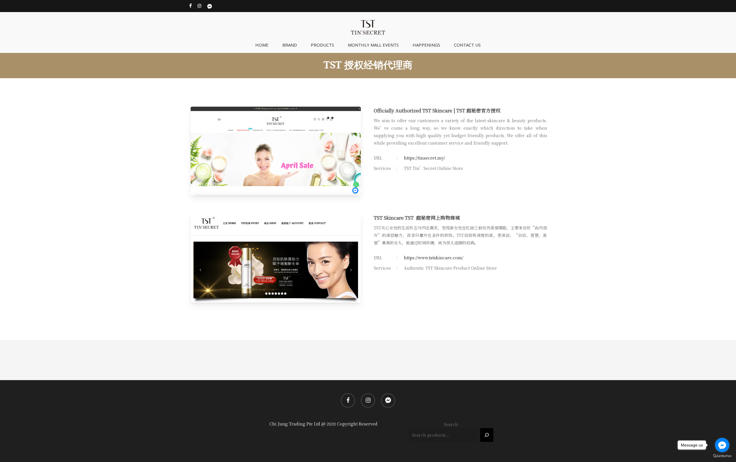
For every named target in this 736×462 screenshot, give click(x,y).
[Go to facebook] (722, 445)
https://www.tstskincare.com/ (433, 257)
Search (451, 424)
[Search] (486, 435)
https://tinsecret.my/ (424, 158)
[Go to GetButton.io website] (722, 456)
